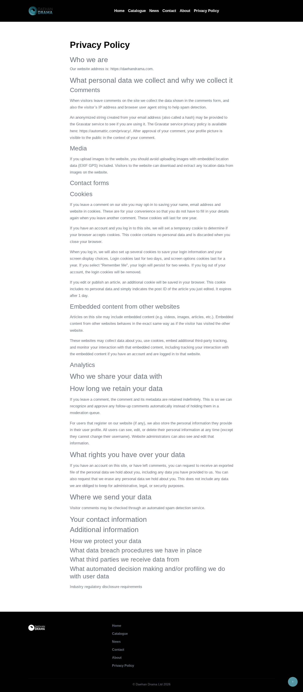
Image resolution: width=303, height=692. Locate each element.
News (154, 10)
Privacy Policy (206, 10)
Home (119, 10)
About (185, 10)
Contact (169, 10)
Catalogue (137, 10)
